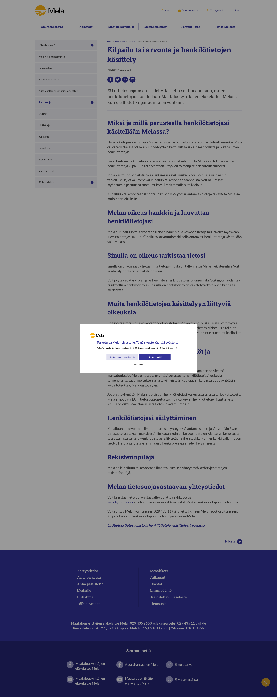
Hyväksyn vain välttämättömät (122, 357)
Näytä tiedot (138, 364)
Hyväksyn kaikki (155, 357)
